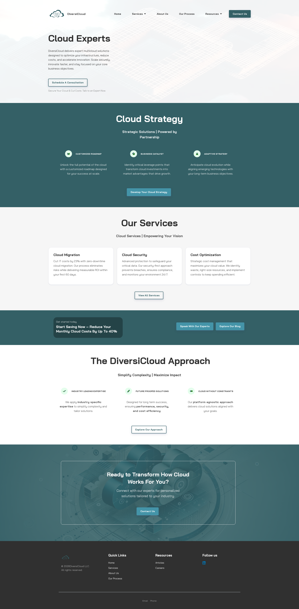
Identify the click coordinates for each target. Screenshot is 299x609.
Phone (153, 600)
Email (145, 600)
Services (113, 567)
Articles (159, 562)
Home (111, 562)
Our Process (115, 578)
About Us (113, 573)
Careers (159, 567)
